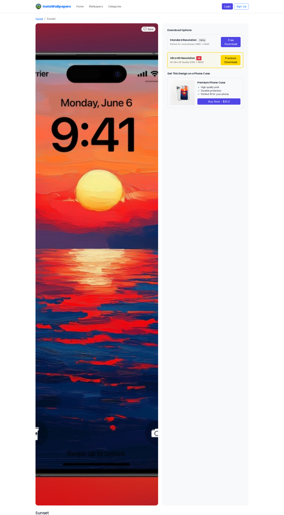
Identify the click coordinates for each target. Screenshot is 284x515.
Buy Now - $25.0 (219, 101)
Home (80, 6)
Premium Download (230, 60)
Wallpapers (96, 6)
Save (150, 29)
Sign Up (241, 6)
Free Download (231, 42)
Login (227, 6)
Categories (114, 6)
